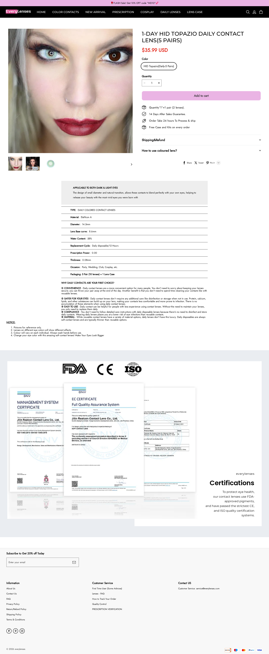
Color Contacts (65, 12)
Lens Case (195, 12)
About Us (10, 588)
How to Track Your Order (104, 599)
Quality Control (99, 604)
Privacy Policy (12, 604)
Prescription (123, 12)
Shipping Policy (13, 614)
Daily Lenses (170, 12)
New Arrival (95, 12)
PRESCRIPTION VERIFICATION (107, 609)
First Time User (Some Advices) (107, 588)
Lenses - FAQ (98, 594)
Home (41, 12)
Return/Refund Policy (16, 609)
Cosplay (147, 12)
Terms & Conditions (15, 620)
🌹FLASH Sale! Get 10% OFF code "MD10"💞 (134, 3)
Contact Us (11, 594)
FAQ (8, 599)
